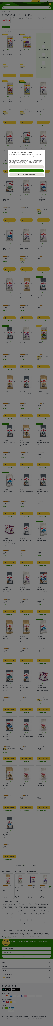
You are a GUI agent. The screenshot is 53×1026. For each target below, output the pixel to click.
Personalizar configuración (26, 167)
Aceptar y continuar (26, 170)
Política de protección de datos (29, 163)
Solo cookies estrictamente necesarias (26, 174)
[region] (26, 163)
